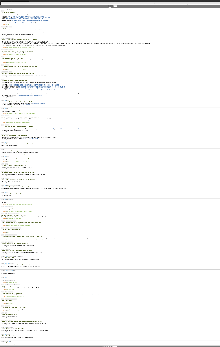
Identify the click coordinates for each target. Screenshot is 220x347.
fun (6, 242)
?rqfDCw (8, 24)
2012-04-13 (4, 76)
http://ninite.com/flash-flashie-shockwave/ (30, 138)
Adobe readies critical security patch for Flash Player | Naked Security (18, 158)
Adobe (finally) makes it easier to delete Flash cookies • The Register (18, 172)
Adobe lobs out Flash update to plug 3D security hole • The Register (18, 101)
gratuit (11, 220)
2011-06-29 (4, 168)
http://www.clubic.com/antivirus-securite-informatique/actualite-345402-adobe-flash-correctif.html (20, 204)
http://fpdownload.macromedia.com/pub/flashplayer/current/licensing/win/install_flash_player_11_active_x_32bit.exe (34, 84)
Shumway (3, 28)
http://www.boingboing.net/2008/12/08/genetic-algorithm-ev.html (15, 268)
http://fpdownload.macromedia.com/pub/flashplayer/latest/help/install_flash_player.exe (26, 16)
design (4, 341)
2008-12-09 (4, 268)
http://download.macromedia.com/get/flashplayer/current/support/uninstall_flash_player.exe (30, 20)
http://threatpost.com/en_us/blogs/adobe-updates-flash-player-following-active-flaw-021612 (19, 122)
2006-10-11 (4, 317)
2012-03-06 (4, 106)
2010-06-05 (4, 211)
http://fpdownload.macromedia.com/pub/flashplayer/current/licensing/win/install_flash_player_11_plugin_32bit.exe (41, 86)
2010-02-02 (4, 225)
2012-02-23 (4, 113)
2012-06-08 (4, 62)
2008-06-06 (4, 289)
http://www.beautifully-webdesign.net (12, 317)
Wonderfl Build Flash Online (8, 257)
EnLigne (4, 220)
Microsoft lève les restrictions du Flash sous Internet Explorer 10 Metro (19, 39)
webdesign (17, 213)
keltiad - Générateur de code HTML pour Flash (13, 328)
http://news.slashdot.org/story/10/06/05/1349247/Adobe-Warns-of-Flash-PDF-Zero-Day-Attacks (19, 211)
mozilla (11, 26)
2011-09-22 (4, 147)
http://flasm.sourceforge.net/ (10, 289)
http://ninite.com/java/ (25, 104)
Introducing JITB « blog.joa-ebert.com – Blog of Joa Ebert (15, 186)
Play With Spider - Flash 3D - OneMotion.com (12, 279)
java (12, 185)
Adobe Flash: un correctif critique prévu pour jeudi (14, 201)
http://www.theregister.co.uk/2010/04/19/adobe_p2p (14, 218)
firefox (4, 26)
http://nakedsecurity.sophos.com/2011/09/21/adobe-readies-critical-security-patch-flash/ (18, 161)
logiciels (7, 206)
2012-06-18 (4, 54)
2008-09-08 (4, 282)
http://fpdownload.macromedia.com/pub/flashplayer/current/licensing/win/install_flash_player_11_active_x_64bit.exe (34, 85)
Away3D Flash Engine (6, 300)
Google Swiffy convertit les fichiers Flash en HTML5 (14, 165)
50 (110, 346)
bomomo (3, 272)
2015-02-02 (4, 24)
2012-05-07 (4, 69)
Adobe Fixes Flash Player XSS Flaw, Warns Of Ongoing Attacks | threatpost (20, 117)
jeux (14, 220)
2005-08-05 (4, 344)
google (7, 108)
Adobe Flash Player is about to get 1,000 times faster (14, 151)
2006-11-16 (4, 310)
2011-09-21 (4, 154)
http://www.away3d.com (10, 303)
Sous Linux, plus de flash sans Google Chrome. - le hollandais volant (18, 110)
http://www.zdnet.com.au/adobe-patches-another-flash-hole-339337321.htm (17, 69)
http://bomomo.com (9, 275)
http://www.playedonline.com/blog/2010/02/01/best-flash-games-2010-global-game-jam (18, 225)
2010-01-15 (4, 232)
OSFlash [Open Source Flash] (8, 335)
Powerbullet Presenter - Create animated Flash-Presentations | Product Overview (21, 321)
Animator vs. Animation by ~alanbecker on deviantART (15, 243)
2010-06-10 (4, 204)
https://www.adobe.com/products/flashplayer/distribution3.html (22, 22)
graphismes (8, 185)
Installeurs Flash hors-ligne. (8, 12)
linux (7, 142)
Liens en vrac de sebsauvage (6, 1)
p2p (6, 213)
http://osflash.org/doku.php (10, 339)
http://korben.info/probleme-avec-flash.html (12, 147)
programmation (17, 185)
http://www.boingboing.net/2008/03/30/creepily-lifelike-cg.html (15, 296)
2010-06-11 (4, 197)
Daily (28, 1)
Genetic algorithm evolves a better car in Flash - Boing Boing (16, 265)
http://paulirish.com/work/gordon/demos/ (11, 229)
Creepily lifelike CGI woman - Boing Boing (11, 293)
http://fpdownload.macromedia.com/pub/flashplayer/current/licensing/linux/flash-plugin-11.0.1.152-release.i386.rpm (33, 89)
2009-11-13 (4, 239)
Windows (11, 49)
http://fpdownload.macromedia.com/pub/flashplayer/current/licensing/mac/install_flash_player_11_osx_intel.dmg (32, 88)
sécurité (13, 38)
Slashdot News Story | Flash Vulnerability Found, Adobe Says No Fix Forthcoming (21, 236)
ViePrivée (7, 171)
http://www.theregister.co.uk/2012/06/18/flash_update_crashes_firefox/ (16, 54)
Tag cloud (18, 1)
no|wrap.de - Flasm (6, 286)
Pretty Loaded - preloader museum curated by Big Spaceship (16, 250)
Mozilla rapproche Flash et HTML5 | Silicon (12, 58)
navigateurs (8, 38)
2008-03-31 (4, 296)
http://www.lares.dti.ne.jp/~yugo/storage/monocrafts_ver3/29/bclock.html (17, 344)
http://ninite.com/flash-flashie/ (38, 103)
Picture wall (23, 1)
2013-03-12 (4, 47)
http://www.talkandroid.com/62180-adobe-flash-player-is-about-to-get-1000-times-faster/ (18, 154)
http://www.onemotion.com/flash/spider (12, 282)
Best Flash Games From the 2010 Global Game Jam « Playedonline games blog (21, 222)
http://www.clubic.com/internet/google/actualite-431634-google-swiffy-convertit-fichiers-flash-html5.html (21, 168)
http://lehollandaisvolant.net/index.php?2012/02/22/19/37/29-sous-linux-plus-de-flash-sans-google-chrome (21, 113)
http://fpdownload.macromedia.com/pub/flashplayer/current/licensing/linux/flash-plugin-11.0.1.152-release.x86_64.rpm (34, 90)
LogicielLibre (13, 284)
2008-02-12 (4, 303)
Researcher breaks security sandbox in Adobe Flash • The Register (18, 179)
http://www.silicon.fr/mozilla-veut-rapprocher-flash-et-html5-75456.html (16, 62)
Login (14, 1)
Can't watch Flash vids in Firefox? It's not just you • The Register (17, 51)
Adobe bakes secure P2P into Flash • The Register (13, 215)
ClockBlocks (4, 343)
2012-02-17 (4, 122)
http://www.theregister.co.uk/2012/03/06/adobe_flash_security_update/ (16, 106)
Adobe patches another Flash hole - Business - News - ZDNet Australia (19, 66)
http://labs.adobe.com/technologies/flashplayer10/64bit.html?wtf (15, 197)
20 (108, 346)
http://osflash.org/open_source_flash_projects (13, 310)
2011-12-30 (4, 131)
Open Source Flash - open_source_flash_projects (13, 307)
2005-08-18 (4, 339)
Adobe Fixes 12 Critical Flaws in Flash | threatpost (14, 135)
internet (7, 199)
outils (15, 256)
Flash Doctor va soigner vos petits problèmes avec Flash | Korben (17, 143)
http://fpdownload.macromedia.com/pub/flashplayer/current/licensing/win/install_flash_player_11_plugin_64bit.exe (41, 87)
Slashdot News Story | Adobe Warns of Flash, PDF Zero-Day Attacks (18, 208)
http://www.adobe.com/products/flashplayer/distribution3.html (29, 95)
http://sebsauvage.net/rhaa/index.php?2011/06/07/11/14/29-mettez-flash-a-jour (63, 128)
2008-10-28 (4, 275)
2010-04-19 (4, 218)
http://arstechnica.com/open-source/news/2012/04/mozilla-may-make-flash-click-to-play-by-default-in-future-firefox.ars (23, 76)
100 (112, 346)
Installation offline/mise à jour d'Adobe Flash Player (14, 80)
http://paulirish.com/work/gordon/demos (12, 232)
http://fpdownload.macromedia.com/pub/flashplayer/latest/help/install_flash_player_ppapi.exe (32, 17)
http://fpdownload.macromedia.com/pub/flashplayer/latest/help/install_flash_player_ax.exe (24, 18)
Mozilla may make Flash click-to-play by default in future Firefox (17, 73)
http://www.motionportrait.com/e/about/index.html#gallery (88, 294)
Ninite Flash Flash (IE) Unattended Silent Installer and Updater (17, 126)
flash (11, 9)
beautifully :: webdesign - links (9, 314)
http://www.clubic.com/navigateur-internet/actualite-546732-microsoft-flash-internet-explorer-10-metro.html (21, 47)
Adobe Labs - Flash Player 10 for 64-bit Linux (12, 194)
